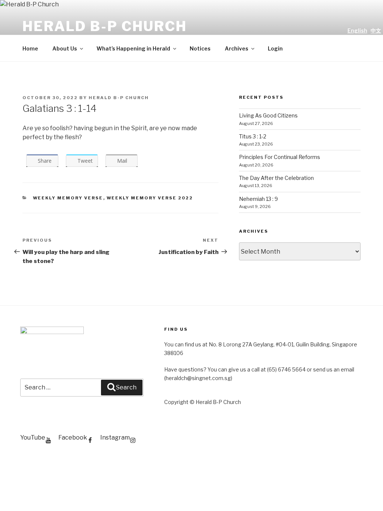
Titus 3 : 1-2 (252, 136)
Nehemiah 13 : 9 (258, 199)
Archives (236, 48)
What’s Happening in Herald (133, 48)
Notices (200, 48)
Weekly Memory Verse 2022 (150, 198)
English (357, 30)
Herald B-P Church (104, 26)
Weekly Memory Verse (68, 198)
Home (30, 48)
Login (275, 48)
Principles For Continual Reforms (279, 157)
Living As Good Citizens (268, 115)
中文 (376, 30)
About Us (64, 48)
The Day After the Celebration (276, 178)
